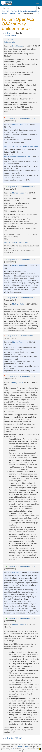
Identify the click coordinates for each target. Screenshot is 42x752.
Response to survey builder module (21, 118)
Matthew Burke (18, 304)
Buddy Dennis (18, 382)
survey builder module (10, 40)
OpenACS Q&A (14, 13)
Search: (19, 33)
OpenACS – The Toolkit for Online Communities (20, 11)
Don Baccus (17, 573)
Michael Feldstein (19, 124)
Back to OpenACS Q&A (10, 34)
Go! (39, 8)
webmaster (18, 747)
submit (27, 747)
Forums (5, 13)
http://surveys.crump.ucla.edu (16, 242)
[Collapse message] (4, 38)
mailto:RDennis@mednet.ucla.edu (17, 157)
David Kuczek (17, 46)
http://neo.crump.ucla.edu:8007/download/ (21, 146)
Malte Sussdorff (18, 266)
